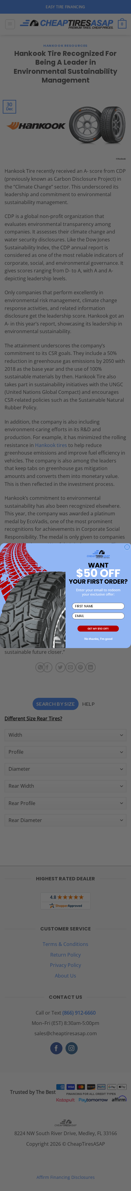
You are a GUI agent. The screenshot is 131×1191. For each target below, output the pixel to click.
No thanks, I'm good (98, 638)
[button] (98, 628)
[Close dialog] (127, 547)
